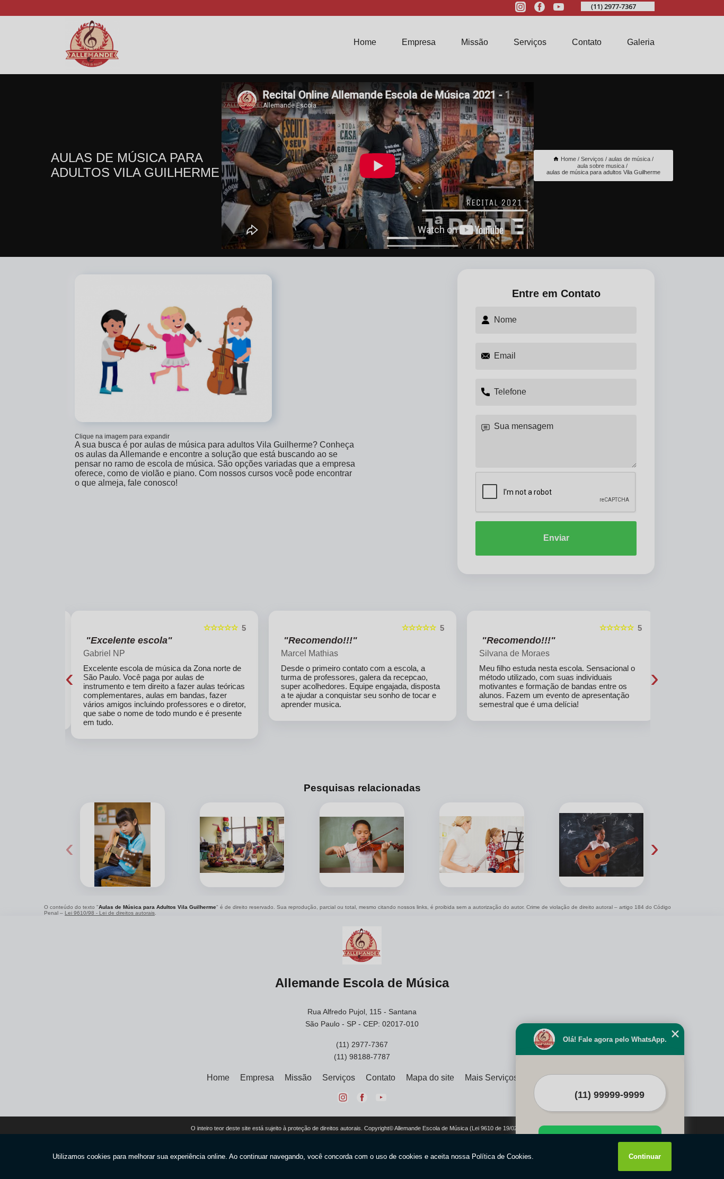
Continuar (645, 1156)
